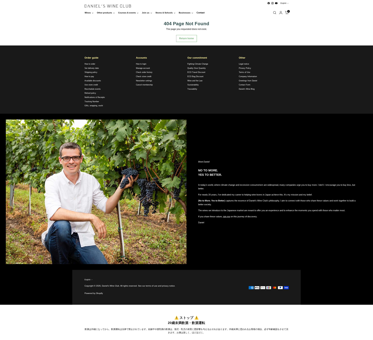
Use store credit (91, 85)
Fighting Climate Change (197, 64)
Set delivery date (92, 68)
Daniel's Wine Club (110, 286)
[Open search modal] (275, 13)
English (283, 3)
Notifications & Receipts (95, 97)
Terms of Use (244, 72)
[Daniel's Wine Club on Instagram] (272, 3)
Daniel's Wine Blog (247, 89)
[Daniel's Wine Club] (108, 6)
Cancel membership (144, 85)
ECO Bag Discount (195, 76)
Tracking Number (92, 101)
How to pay (89, 76)
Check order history (144, 72)
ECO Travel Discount (196, 72)
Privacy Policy (245, 68)
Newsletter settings (144, 81)
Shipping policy (91, 72)
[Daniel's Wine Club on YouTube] (276, 3)
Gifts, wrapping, (94, 105)
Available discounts (93, 81)
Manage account (143, 68)
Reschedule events (93, 89)
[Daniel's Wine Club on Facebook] (268, 3)
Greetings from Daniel (248, 81)
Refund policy (90, 93)
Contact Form (244, 85)
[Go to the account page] (281, 13)
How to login (141, 64)
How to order (90, 64)
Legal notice (244, 64)
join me (226, 216)
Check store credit (143, 76)
